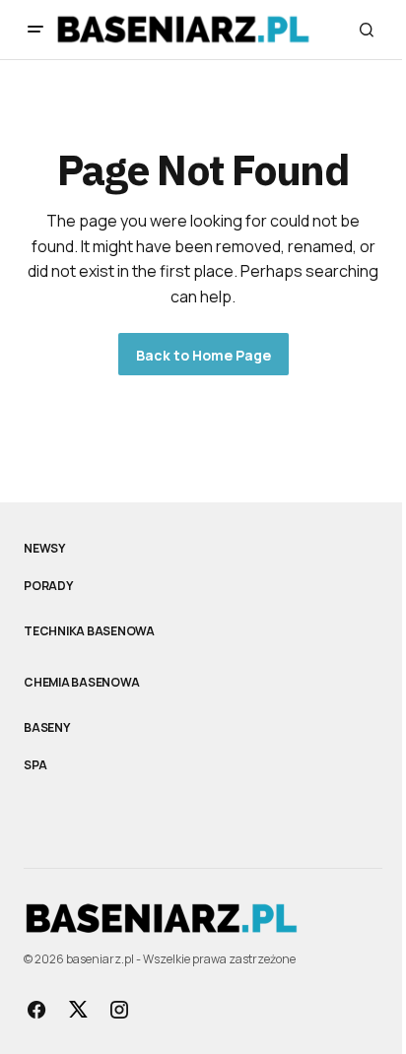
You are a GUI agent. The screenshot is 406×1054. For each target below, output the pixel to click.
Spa (35, 765)
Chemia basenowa (81, 683)
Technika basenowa (89, 631)
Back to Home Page (203, 355)
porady (48, 586)
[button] (35, 29)
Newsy (44, 549)
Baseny (47, 728)
